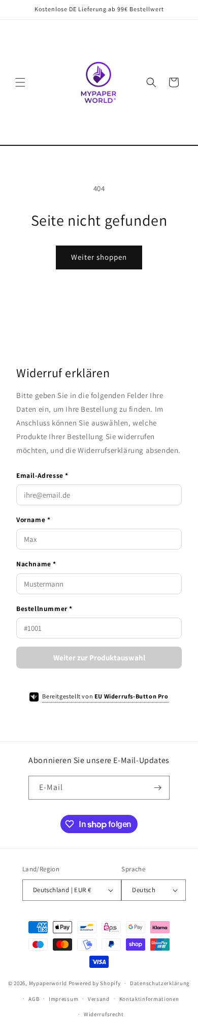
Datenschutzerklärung (160, 983)
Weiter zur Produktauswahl (99, 657)
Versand (99, 998)
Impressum (63, 998)
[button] (20, 82)
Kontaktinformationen (149, 998)
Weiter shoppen (99, 257)
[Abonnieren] (158, 788)
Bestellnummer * (44, 608)
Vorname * (33, 519)
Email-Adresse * (42, 475)
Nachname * (36, 563)
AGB (33, 998)
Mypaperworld (48, 983)
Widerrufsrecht (104, 1014)
